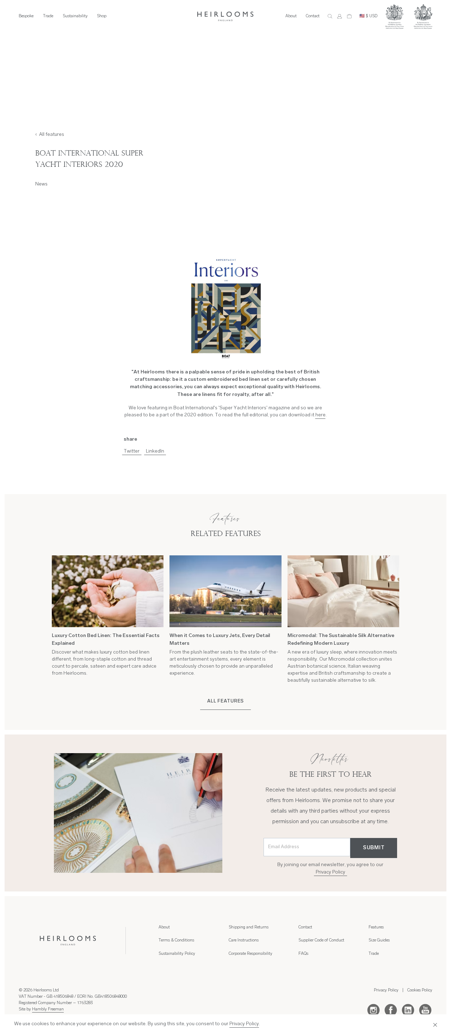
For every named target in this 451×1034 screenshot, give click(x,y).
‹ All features (49, 134)
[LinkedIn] (408, 1010)
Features (376, 927)
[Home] (225, 16)
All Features (225, 701)
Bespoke (26, 16)
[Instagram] (373, 1010)
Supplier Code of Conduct (321, 940)
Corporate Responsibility (250, 954)
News (41, 184)
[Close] (434, 1024)
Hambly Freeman (48, 1009)
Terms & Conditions (176, 940)
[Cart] (349, 16)
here (320, 415)
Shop (101, 16)
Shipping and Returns (248, 927)
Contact (313, 16)
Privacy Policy (330, 872)
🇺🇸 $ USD (368, 16)
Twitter (132, 451)
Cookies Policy (419, 990)
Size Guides (379, 940)
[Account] (339, 16)
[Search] (330, 16)
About (291, 16)
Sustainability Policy (177, 954)
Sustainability (75, 16)
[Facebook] (391, 1010)
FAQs (303, 954)
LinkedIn (155, 451)
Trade (48, 16)
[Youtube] (425, 1010)
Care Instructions (244, 940)
